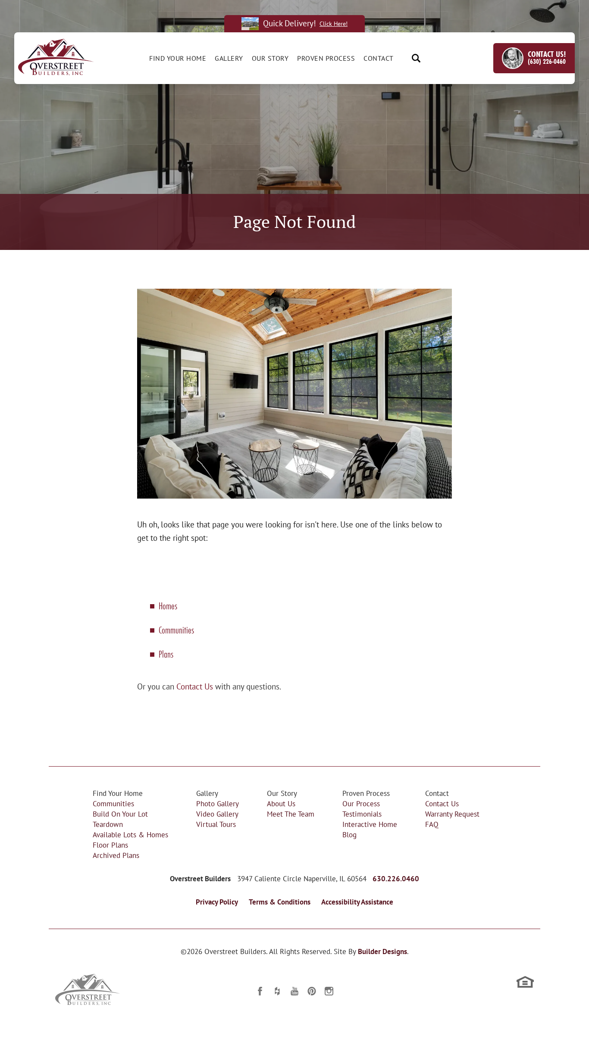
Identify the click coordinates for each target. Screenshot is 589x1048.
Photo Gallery (217, 803)
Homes (168, 605)
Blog (349, 834)
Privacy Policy (217, 902)
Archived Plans (116, 855)
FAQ (432, 824)
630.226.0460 (396, 878)
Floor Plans (110, 844)
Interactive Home (369, 824)
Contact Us (194, 686)
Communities (176, 629)
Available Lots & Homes (130, 834)
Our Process (361, 803)
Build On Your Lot (120, 813)
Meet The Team (290, 813)
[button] (416, 58)
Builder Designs (382, 951)
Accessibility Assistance (357, 902)
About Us (281, 803)
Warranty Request (452, 813)
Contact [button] (378, 58)
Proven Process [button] (326, 58)
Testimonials (362, 813)
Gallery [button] (229, 58)
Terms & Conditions (279, 902)
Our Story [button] (270, 58)
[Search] (416, 58)
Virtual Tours (216, 824)
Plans (166, 654)
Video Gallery (217, 813)
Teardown (108, 824)
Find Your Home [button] (177, 58)
